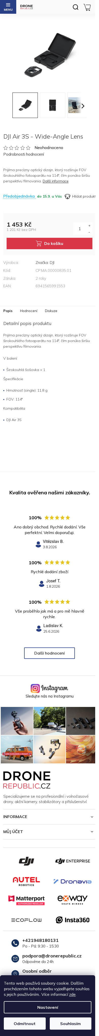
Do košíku (53, 243)
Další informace (56, 181)
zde (72, 994)
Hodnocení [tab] (28, 311)
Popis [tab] (7, 311)
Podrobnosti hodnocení (23, 154)
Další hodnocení (49, 653)
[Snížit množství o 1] (89, 232)
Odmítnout (25, 1023)
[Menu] (8, 7)
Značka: (45, 262)
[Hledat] (75, 7)
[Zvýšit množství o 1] (89, 226)
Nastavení (47, 1007)
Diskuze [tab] (51, 311)
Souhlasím (70, 1023)
